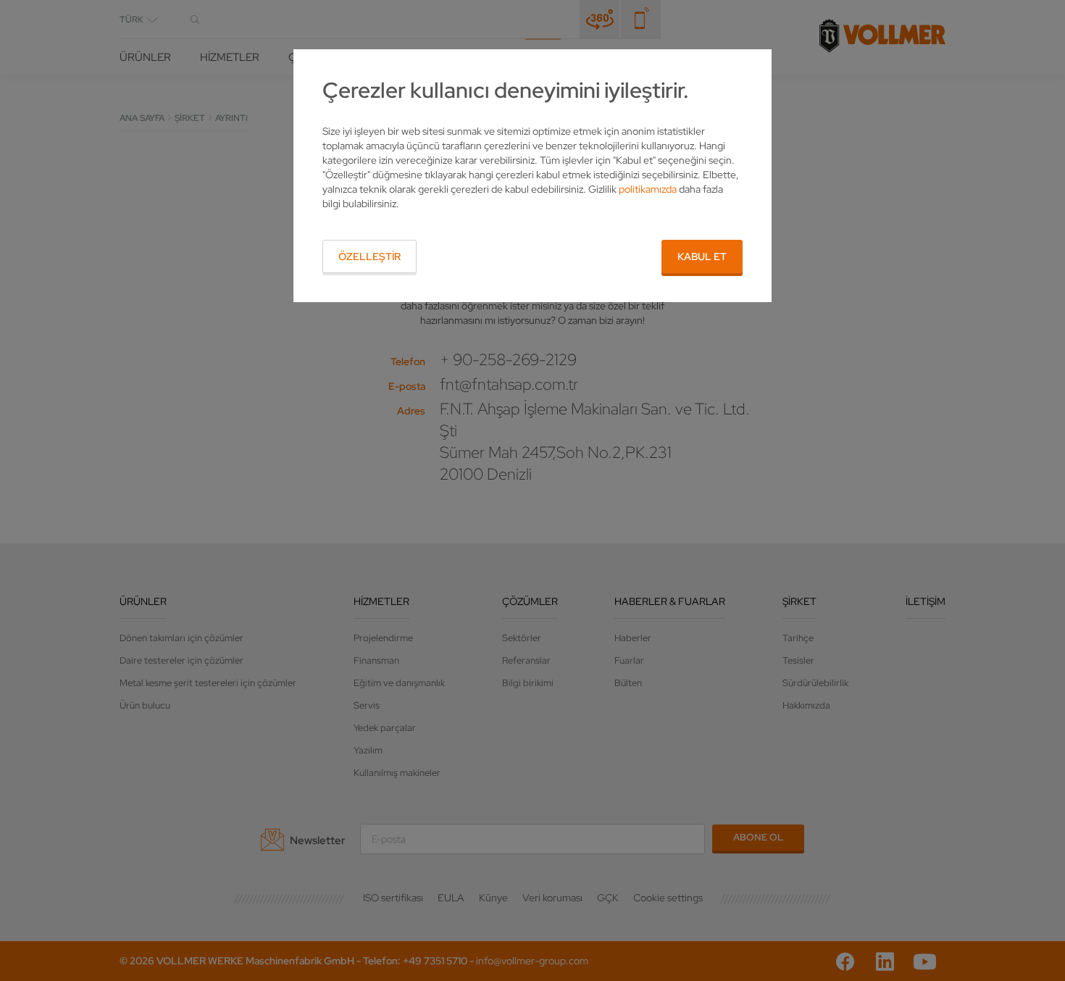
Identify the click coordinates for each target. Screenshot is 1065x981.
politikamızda (648, 189)
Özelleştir (369, 256)
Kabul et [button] (702, 256)
